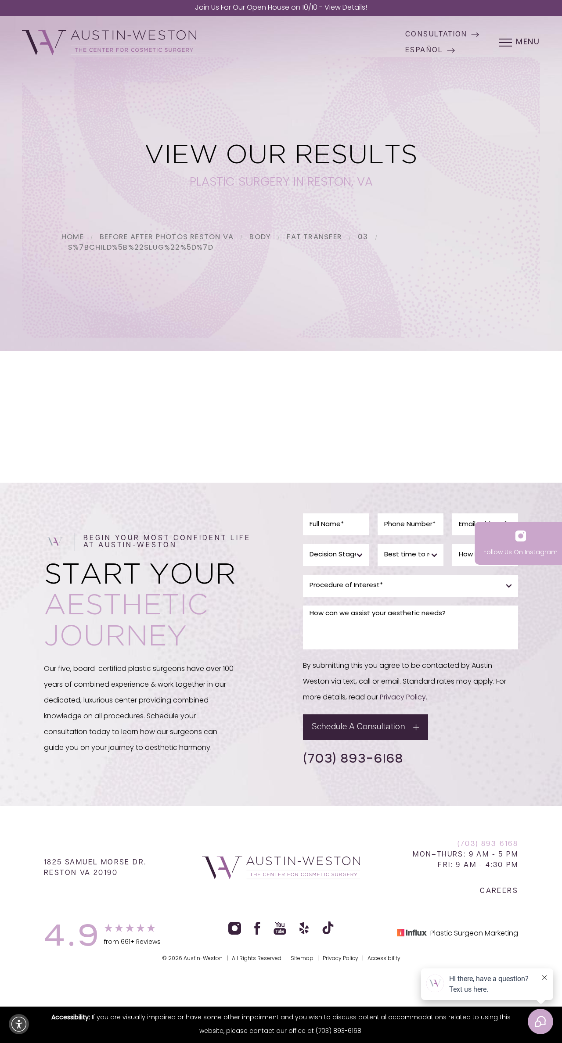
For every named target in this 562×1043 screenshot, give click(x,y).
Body (260, 237)
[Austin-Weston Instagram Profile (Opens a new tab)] (234, 928)
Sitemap (302, 958)
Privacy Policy (403, 697)
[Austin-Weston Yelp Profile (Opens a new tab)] (304, 928)
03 (363, 237)
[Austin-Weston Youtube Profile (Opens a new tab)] (280, 928)
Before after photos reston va (167, 237)
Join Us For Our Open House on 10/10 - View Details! (281, 7)
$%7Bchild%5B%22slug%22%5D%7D (140, 247)
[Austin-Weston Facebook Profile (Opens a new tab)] (257, 928)
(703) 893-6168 (353, 758)
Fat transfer (314, 237)
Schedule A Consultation (358, 727)
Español (424, 50)
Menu (528, 43)
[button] (19, 1024)
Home (72, 237)
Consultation (436, 34)
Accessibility (383, 958)
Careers (499, 891)
